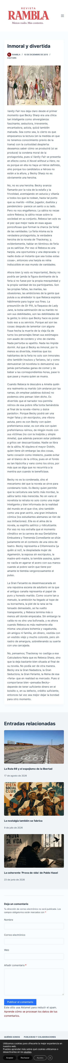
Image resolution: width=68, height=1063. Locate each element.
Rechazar (25, 1058)
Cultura (11, 58)
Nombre (8, 919)
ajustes (27, 1052)
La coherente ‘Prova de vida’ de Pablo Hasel (31, 872)
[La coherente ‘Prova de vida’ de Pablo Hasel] (34, 851)
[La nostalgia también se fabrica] (34, 799)
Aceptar (9, 1058)
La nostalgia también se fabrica (23, 820)
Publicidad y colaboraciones (40, 1037)
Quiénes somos (12, 1037)
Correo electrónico (14, 934)
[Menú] (62, 15)
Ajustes (40, 1058)
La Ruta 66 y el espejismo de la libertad (28, 768)
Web (6, 949)
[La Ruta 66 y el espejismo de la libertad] (34, 747)
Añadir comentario (15, 965)
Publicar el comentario (20, 1001)
